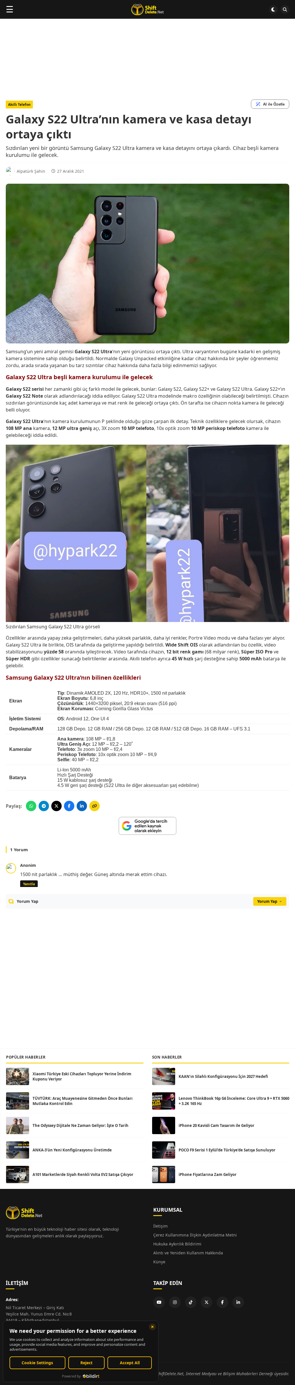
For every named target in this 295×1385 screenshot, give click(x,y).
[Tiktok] (190, 1302)
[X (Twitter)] (206, 1302)
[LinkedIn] (238, 1302)
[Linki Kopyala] (94, 806)
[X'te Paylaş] (56, 806)
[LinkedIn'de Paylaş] (82, 806)
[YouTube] (159, 1302)
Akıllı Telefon (19, 104)
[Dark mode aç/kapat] (273, 9)
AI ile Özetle (274, 104)
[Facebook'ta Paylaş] (69, 806)
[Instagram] (175, 1302)
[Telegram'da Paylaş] (44, 806)
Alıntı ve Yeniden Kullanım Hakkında (188, 1253)
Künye (159, 1261)
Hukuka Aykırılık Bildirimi (177, 1244)
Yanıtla (29, 884)
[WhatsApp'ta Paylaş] (31, 806)
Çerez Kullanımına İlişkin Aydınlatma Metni (195, 1235)
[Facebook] (222, 1302)
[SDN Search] (285, 9)
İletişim (160, 1226)
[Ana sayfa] (147, 9)
